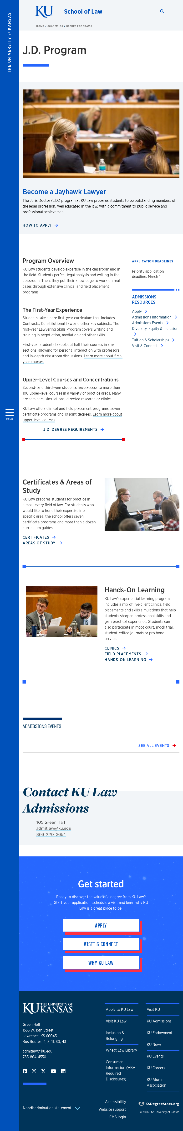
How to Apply (38, 225)
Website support (112, 1109)
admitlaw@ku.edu (53, 828)
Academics (55, 26)
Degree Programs (79, 26)
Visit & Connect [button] (101, 944)
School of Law (83, 11)
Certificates (36, 537)
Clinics (112, 648)
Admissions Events (148, 322)
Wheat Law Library (121, 1050)
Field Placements (123, 654)
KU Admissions (159, 1021)
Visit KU (153, 1009)
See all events (154, 745)
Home (40, 26)
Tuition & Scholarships (151, 340)
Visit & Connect (145, 345)
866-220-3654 (51, 834)
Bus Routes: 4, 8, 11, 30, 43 (44, 1041)
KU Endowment (160, 1032)
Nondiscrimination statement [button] (47, 1107)
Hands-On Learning (126, 659)
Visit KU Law (116, 1021)
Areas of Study (40, 543)
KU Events (155, 1056)
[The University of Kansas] (48, 1012)
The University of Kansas (164, 1112)
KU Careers (156, 1067)
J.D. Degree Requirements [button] (71, 429)
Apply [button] (101, 925)
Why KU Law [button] (101, 962)
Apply (137, 311)
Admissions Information (152, 317)
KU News (154, 1044)
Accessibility (115, 1101)
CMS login (117, 1117)
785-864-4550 (34, 1056)
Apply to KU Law (119, 1009)
